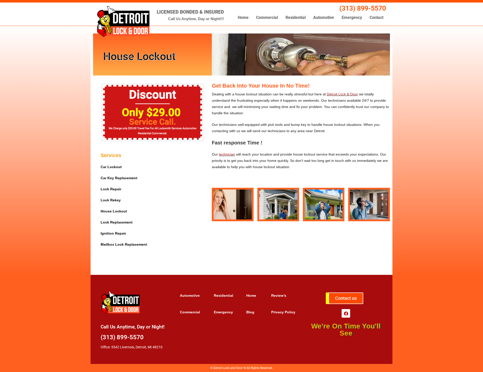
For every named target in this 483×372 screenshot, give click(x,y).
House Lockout (114, 211)
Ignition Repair (113, 233)
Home (243, 17)
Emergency (352, 17)
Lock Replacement (117, 222)
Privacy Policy (283, 312)
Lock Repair (111, 189)
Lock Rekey (111, 200)
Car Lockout (111, 167)
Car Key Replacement (119, 178)
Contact (376, 17)
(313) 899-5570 (362, 8)
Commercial (267, 17)
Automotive (323, 17)
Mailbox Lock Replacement (124, 244)
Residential (296, 17)
